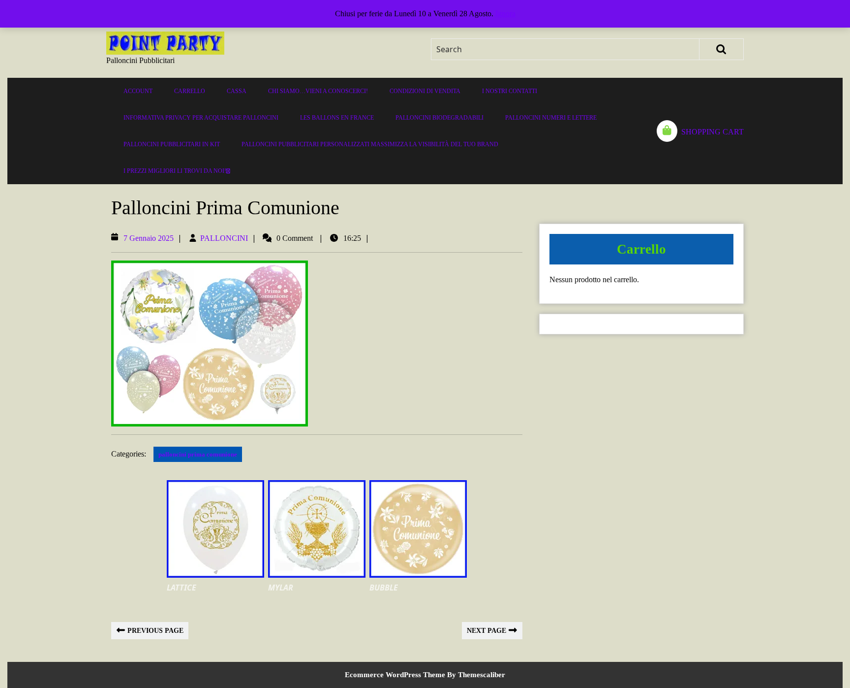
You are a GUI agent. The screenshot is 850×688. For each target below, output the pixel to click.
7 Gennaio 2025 (148, 238)
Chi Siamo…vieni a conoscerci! (318, 91)
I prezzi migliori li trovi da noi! (174, 170)
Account (137, 91)
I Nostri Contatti (509, 91)
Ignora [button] (505, 13)
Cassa (236, 91)
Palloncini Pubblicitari (140, 60)
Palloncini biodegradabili (439, 117)
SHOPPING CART (712, 132)
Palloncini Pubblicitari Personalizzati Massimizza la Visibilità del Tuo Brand (370, 144)
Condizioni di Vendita (425, 91)
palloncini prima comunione (197, 454)
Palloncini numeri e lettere (551, 117)
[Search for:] (565, 49)
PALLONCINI (224, 238)
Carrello (189, 91)
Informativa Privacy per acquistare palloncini (200, 117)
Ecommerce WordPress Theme (395, 675)
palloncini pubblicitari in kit (171, 144)
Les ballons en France (337, 117)
